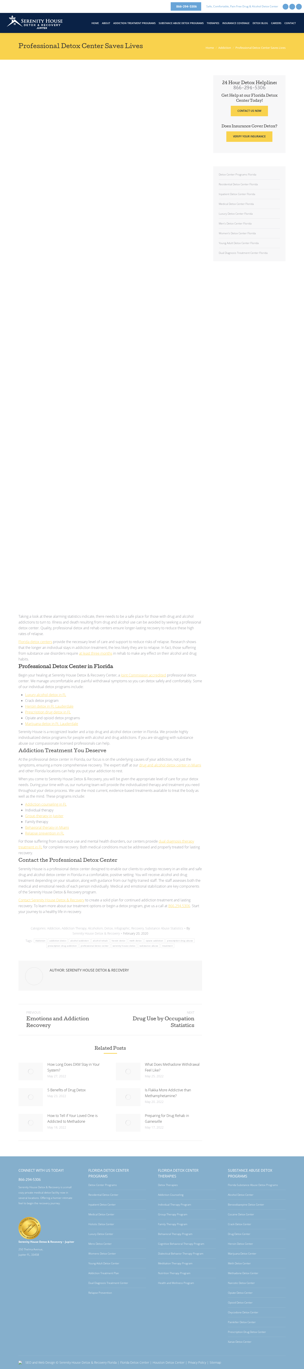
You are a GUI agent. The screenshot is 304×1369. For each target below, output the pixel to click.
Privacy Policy (197, 1362)
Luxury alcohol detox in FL (45, 694)
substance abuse (149, 946)
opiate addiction (154, 940)
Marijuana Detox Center (242, 1253)
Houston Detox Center (168, 1362)
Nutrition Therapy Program (174, 1273)
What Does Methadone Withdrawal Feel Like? (172, 1067)
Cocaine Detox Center (241, 1214)
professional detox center (95, 946)
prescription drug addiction (62, 946)
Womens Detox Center (102, 1253)
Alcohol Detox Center (240, 1195)
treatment (167, 946)
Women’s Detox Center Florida (237, 233)
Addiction (53, 928)
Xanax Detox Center (239, 1342)
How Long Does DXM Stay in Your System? (73, 1067)
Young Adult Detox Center (103, 1263)
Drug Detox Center (239, 1234)
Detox (108, 928)
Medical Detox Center (101, 1214)
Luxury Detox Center (100, 1234)
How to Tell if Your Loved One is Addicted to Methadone (72, 1118)
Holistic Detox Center (101, 1224)
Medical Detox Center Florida (236, 204)
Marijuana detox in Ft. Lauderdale (51, 723)
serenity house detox (124, 946)
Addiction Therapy (74, 928)
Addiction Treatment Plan (103, 1273)
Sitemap (215, 1362)
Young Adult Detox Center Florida (239, 243)
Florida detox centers (35, 641)
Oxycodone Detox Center (243, 1312)
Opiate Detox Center (240, 1293)
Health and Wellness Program (176, 1283)
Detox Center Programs (102, 1185)
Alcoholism (95, 928)
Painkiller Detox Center (242, 1322)
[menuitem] (95, 23)
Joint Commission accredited (143, 675)
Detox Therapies (168, 1185)
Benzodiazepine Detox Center (246, 1204)
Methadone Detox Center (243, 1273)
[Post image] (30, 1071)
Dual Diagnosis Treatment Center (108, 1283)
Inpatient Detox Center (102, 1204)
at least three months (95, 653)
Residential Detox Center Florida (238, 184)
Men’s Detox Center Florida (235, 223)
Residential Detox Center (103, 1195)
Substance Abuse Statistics (164, 928)
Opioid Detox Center (240, 1302)
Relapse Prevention (100, 1293)
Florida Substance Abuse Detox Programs (253, 1185)
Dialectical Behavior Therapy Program (180, 1253)
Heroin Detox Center (240, 1244)
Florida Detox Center (134, 1362)
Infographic (122, 928)
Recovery (137, 928)
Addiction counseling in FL (46, 804)
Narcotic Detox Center (241, 1283)
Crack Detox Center (239, 1224)
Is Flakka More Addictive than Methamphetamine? (168, 1093)
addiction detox (57, 940)
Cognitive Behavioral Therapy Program (181, 1244)
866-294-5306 (249, 88)
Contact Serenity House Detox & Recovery (51, 900)
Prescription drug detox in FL (48, 712)
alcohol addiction (79, 940)
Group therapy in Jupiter (44, 815)
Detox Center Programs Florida (237, 174)
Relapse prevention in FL (44, 833)
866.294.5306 (179, 905)
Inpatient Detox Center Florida (237, 194)
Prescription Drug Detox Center (247, 1332)
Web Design (46, 1362)
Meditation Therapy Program (175, 1263)
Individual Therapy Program (174, 1204)
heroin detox (119, 940)
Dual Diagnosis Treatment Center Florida (243, 253)
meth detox (136, 940)
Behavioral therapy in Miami (47, 827)
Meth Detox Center (239, 1263)
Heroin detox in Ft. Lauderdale (49, 706)
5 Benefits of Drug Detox (66, 1090)
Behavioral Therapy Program (175, 1234)
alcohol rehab (100, 940)
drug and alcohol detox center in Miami (170, 765)
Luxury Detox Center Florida (236, 214)
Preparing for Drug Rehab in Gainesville (167, 1118)
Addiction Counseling (170, 1195)
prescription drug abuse (180, 940)
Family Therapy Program (172, 1224)
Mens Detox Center (100, 1244)
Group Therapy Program (172, 1214)
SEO (28, 1362)
